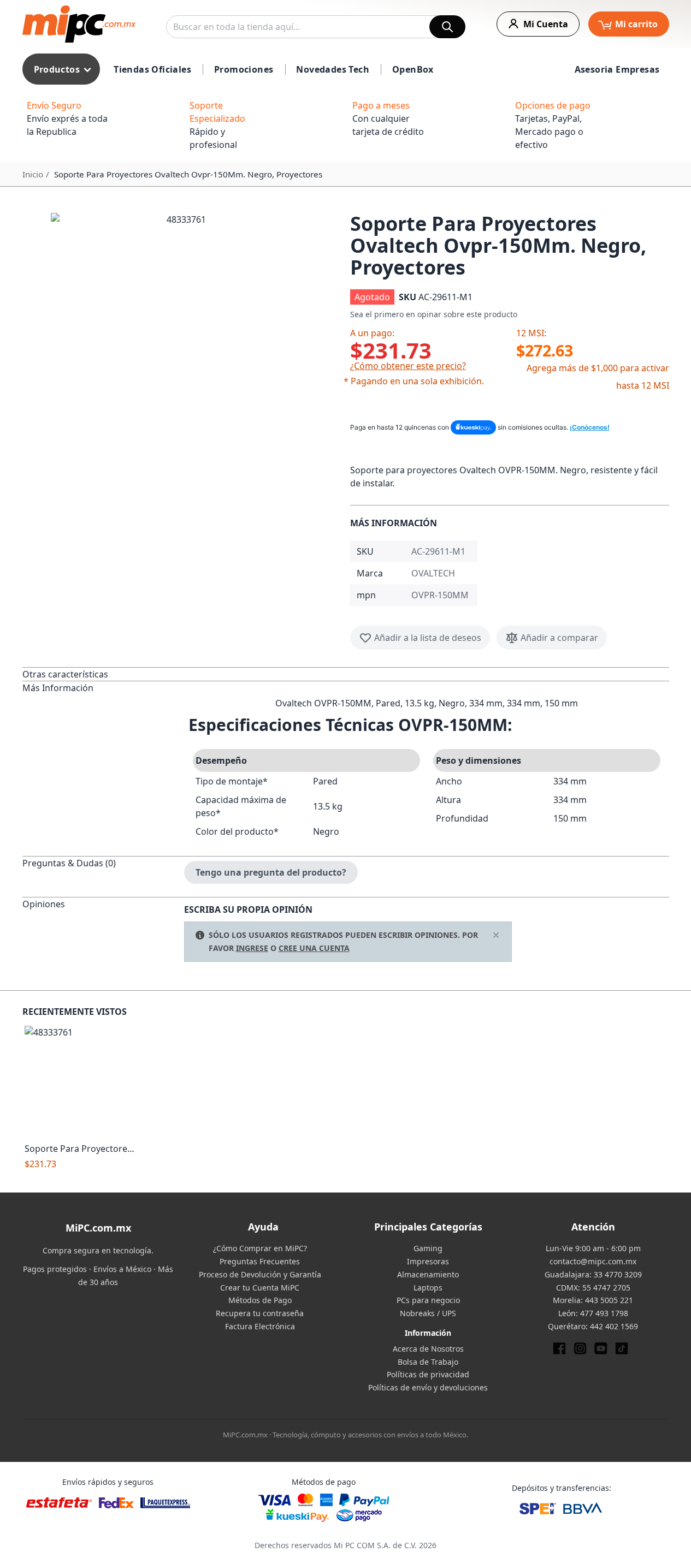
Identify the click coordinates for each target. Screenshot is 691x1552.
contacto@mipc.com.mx (593, 1261)
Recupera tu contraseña (260, 1313)
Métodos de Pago (260, 1300)
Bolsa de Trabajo (428, 1362)
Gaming (428, 1248)
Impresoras (428, 1261)
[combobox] (315, 26)
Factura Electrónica (260, 1326)
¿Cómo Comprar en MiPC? (260, 1248)
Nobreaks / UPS (428, 1313)
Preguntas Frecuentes (260, 1261)
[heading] (103, 674)
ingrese (252, 948)
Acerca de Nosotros (428, 1348)
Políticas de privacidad (428, 1374)
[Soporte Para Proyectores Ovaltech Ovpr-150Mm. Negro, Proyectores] (81, 1082)
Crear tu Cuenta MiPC (259, 1287)
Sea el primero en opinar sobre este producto (433, 314)
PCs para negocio (428, 1300)
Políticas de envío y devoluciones (428, 1387)
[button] (181, 344)
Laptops (428, 1287)
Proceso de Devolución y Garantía (260, 1274)
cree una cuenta (314, 948)
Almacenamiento (428, 1274)
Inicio (32, 174)
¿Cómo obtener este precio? (408, 366)
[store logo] (78, 24)
